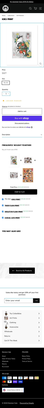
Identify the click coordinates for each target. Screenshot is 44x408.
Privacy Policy (26, 359)
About (4, 356)
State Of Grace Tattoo (8, 359)
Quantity (5, 90)
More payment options (22, 123)
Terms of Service (27, 361)
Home (3, 15)
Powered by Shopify (27, 403)
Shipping (4, 106)
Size (3, 79)
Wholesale (5, 361)
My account (5, 367)
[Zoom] (40, 63)
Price (4, 70)
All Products (20, 15)
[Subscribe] (36, 300)
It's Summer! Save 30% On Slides (21, 2)
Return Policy (26, 356)
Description (6, 135)
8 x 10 (6, 83)
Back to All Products (23, 270)
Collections (11, 15)
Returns (4, 364)
